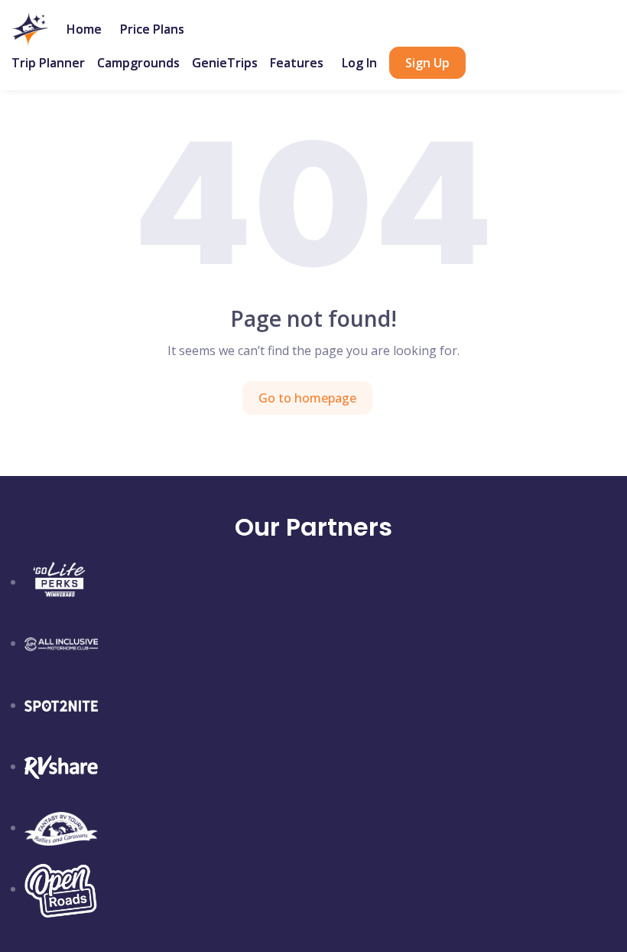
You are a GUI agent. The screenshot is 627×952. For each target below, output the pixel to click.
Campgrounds (138, 62)
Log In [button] (359, 62)
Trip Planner (48, 62)
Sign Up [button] (427, 62)
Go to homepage (307, 398)
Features (296, 62)
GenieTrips (225, 62)
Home (84, 29)
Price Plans (152, 29)
